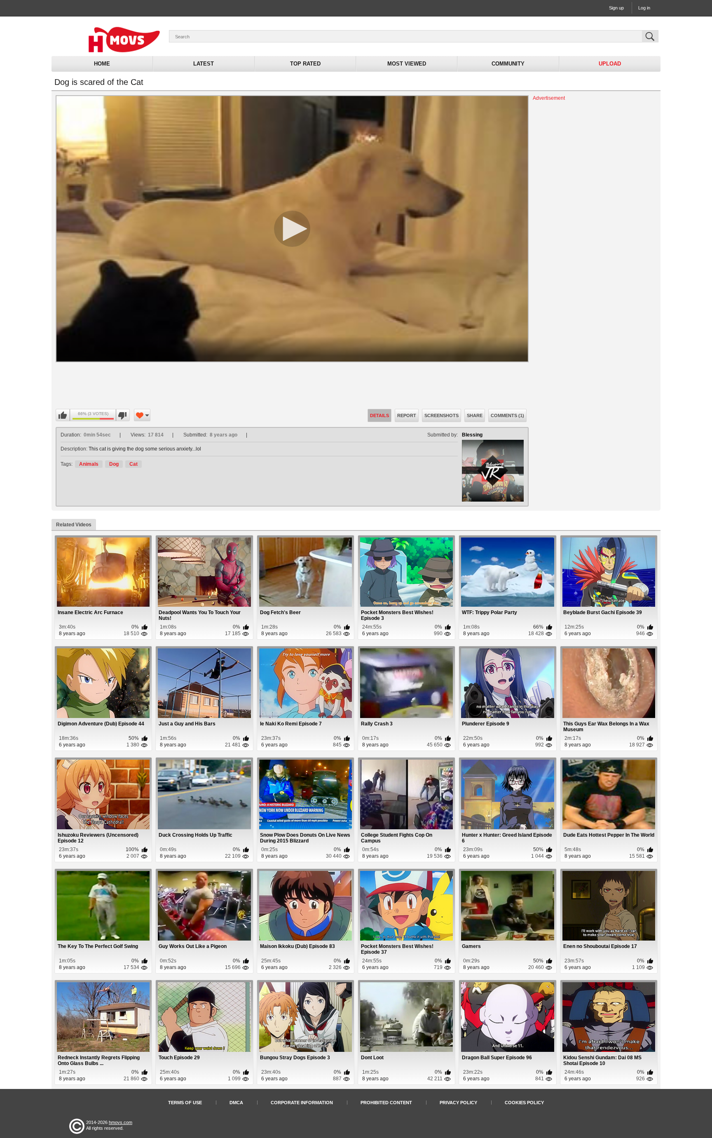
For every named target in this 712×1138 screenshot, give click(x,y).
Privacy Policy (458, 1102)
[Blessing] (493, 471)
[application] (292, 228)
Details (379, 415)
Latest (203, 64)
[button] (292, 229)
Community (508, 64)
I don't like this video (122, 415)
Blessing (472, 435)
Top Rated (305, 64)
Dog (114, 464)
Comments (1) (507, 415)
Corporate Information (302, 1102)
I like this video (63, 415)
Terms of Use (185, 1102)
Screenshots (441, 415)
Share (474, 415)
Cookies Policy (524, 1102)
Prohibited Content (386, 1102)
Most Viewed (406, 64)
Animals (88, 464)
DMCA (236, 1102)
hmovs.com (120, 1122)
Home (102, 64)
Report (406, 415)
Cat (133, 464)
